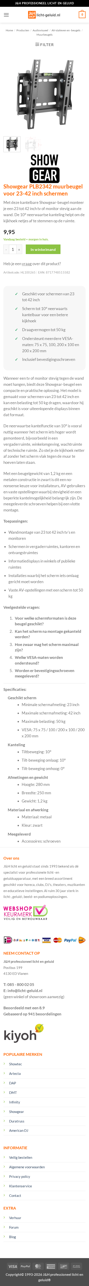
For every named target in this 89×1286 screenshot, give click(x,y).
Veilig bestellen (20, 1157)
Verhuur (15, 1218)
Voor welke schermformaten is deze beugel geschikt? (45, 621)
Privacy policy (19, 1176)
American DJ (18, 1130)
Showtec (15, 1064)
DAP (12, 1083)
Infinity (14, 1102)
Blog (12, 1237)
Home (9, 30)
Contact (15, 1195)
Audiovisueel (40, 30)
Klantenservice (20, 1186)
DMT (13, 1092)
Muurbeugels (44, 34)
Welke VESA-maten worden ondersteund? (39, 660)
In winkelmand (43, 249)
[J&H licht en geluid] (44, 15)
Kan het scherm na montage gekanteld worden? (48, 634)
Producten (22, 30)
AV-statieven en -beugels (66, 30)
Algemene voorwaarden (27, 1167)
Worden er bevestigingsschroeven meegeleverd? (44, 673)
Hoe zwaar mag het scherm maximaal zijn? (47, 647)
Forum (13, 1227)
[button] (6, 15)
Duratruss (16, 1121)
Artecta (15, 1073)
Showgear (16, 1112)
